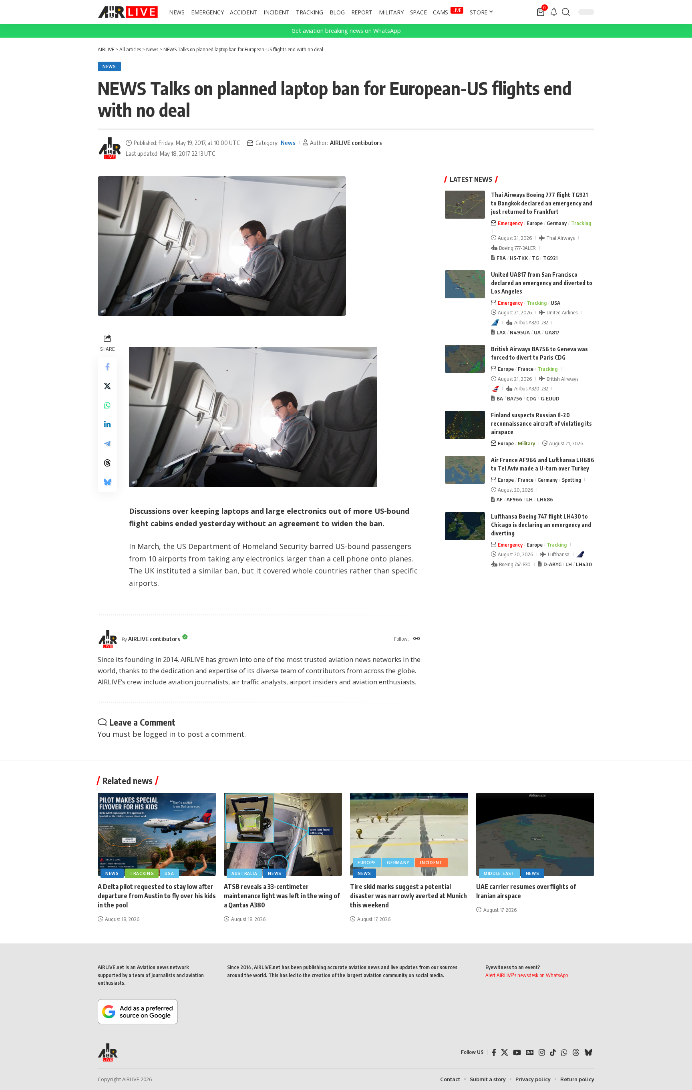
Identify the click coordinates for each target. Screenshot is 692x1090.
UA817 (552, 332)
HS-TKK (519, 258)
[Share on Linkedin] (107, 424)
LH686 (545, 499)
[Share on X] (107, 386)
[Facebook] (494, 1052)
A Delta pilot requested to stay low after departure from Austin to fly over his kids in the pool (157, 896)
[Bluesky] (588, 1052)
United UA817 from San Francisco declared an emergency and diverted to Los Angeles (541, 283)
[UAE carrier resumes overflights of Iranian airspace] (535, 834)
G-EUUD (550, 398)
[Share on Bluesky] (107, 482)
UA (537, 332)
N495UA (520, 332)
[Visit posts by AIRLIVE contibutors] (110, 148)
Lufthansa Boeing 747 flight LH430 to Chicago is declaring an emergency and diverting (541, 525)
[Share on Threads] (107, 463)
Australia (244, 873)
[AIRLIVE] (128, 12)
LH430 (584, 564)
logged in (159, 734)
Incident (431, 862)
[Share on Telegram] (107, 443)
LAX (501, 332)
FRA (501, 258)
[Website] (416, 639)
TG (535, 258)
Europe (535, 223)
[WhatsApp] (564, 1052)
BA (500, 398)
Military (526, 443)
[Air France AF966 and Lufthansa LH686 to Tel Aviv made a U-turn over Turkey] (465, 470)
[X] (504, 1052)
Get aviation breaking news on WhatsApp (346, 30)
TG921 (550, 258)
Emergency (510, 223)
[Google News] (530, 1052)
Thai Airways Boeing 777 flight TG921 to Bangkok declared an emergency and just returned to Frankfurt (541, 203)
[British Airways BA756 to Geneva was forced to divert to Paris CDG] (465, 359)
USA (555, 303)
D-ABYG (552, 564)
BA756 (514, 398)
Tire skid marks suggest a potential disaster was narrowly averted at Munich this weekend (408, 896)
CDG (531, 398)
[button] (566, 12)
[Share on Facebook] (107, 366)
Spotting (571, 480)
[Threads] (575, 1052)
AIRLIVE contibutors (356, 142)
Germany (557, 223)
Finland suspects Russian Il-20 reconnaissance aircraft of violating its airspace (541, 423)
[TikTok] (553, 1052)
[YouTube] (517, 1052)
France (525, 369)
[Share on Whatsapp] (107, 405)
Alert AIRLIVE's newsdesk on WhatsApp (526, 975)
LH (529, 499)
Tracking (581, 223)
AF (500, 499)
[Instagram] (542, 1052)
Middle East (499, 873)
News (109, 66)
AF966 (514, 499)
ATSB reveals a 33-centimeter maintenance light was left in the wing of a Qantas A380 (282, 896)
